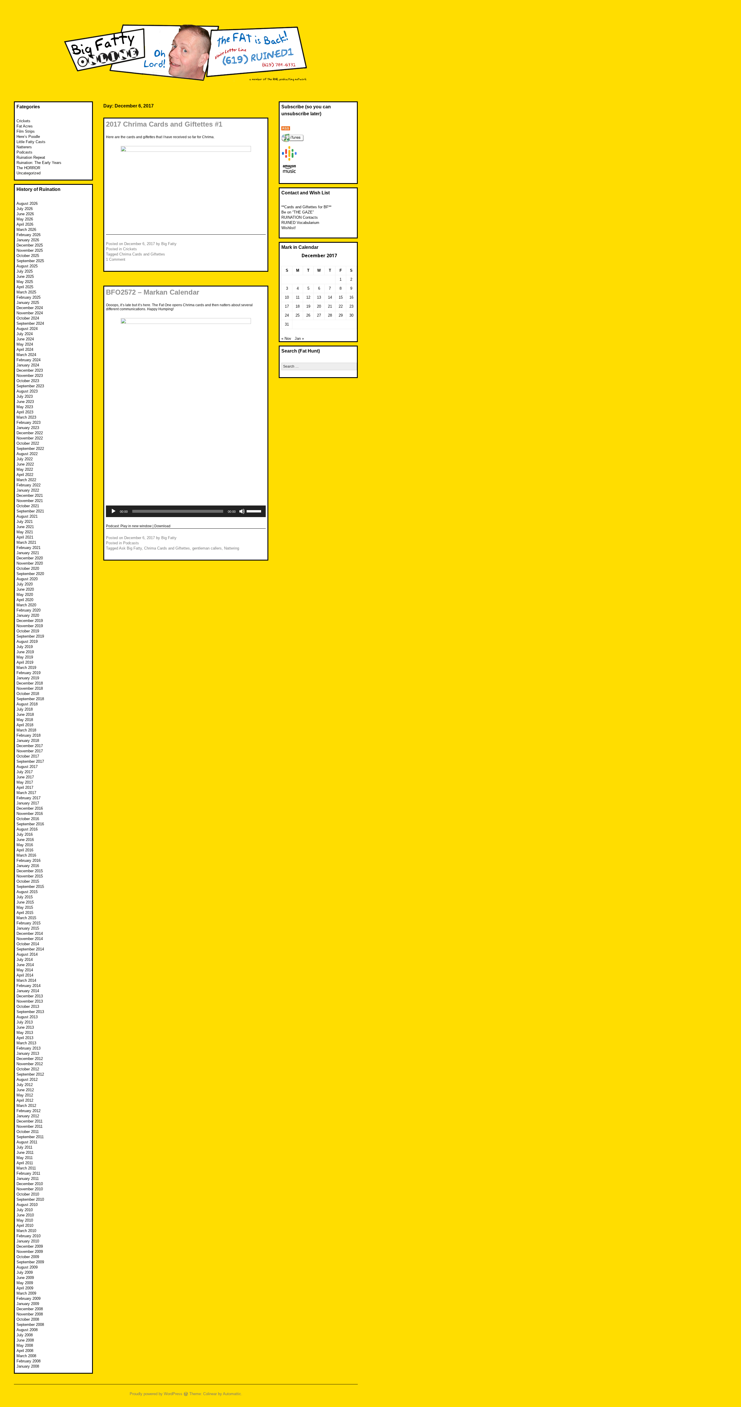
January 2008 (27, 1366)
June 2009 (25, 1277)
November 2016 (29, 813)
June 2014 (25, 965)
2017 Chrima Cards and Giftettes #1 (164, 124)
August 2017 (27, 766)
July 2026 (24, 209)
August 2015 (27, 892)
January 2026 (27, 240)
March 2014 (26, 980)
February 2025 (28, 297)
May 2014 (24, 970)
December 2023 (29, 370)
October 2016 (27, 819)
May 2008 (24, 1345)
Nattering (231, 548)
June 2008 (25, 1340)
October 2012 (27, 1069)
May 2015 (24, 907)
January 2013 (27, 1053)
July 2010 (24, 1210)
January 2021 (27, 553)
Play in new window (136, 526)
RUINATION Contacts (299, 217)
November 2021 (29, 501)
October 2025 (27, 255)
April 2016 (24, 850)
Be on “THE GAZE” (297, 212)
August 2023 (27, 391)
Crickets (130, 249)
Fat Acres (24, 126)
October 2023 (27, 381)
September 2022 (30, 448)
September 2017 (30, 761)
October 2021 (27, 506)
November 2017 (29, 751)
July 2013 (24, 1022)
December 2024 (29, 308)
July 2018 (24, 709)
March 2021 (26, 542)
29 (341, 315)
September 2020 (30, 574)
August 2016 (27, 829)
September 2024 (30, 323)
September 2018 (30, 699)
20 (319, 306)
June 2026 (25, 214)
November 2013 (29, 1001)
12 (308, 297)
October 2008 (27, 1319)
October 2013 (27, 1006)
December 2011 (29, 1121)
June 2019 (25, 652)
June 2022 (25, 464)
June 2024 (25, 339)
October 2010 (27, 1194)
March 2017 (26, 793)
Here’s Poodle (28, 136)
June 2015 (25, 902)
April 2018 (24, 725)
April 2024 (24, 349)
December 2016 (29, 808)
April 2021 (24, 537)
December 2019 (29, 620)
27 (319, 315)
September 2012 (30, 1074)
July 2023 (24, 396)
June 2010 (25, 1215)
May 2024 (24, 344)
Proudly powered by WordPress (156, 1394)
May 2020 (24, 594)
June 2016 (25, 839)
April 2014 (24, 975)
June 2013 (25, 1027)
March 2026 (26, 229)
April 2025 (24, 287)
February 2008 (28, 1361)
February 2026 (28, 235)
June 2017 (25, 777)
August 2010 (27, 1204)
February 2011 (28, 1173)
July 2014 (24, 959)
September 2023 (30, 386)
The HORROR (28, 168)
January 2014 (27, 991)
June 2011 (25, 1152)
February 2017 (28, 798)
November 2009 (29, 1251)
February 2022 (28, 485)
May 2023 (24, 407)
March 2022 (26, 480)
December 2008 (29, 1309)
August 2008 (27, 1330)
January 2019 (27, 678)
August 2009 (27, 1267)
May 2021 (24, 532)
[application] (186, 511)
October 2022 (27, 443)
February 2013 (28, 1048)
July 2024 (24, 334)
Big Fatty (169, 244)
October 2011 (27, 1131)
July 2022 (24, 459)
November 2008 (29, 1314)
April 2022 (24, 474)
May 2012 (24, 1095)
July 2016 (24, 834)
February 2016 (28, 860)
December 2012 (29, 1058)
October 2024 (27, 318)
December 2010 (29, 1184)
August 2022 (27, 454)
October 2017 (27, 756)
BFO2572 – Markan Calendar (152, 292)
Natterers (24, 147)
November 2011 (29, 1126)
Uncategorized (28, 173)
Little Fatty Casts (30, 142)
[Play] (113, 511)
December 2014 (29, 933)
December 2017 (29, 746)
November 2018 (29, 688)
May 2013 (24, 1032)
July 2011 (24, 1147)
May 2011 (24, 1158)
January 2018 (27, 740)
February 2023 (28, 422)
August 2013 (27, 1017)
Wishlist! (288, 228)
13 (319, 297)
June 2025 (25, 276)
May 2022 (24, 469)
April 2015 (24, 912)
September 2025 (30, 261)
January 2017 (27, 803)
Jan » (299, 338)
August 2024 (27, 328)
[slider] (255, 511)
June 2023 (25, 401)
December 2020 (29, 558)
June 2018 (25, 714)
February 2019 (28, 673)
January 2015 (27, 928)
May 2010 (24, 1220)
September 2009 (30, 1262)
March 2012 (26, 1105)
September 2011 (30, 1137)
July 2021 (24, 521)
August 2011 (26, 1142)
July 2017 (24, 772)
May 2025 (24, 282)
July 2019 (24, 647)
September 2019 (30, 636)
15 (341, 297)
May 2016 (24, 845)
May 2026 (24, 219)
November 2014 (29, 939)
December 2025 (29, 245)
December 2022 (29, 433)
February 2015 (28, 923)
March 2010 (26, 1231)
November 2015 (29, 876)
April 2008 (24, 1350)
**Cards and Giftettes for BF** (306, 207)
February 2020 (28, 610)
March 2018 (26, 730)
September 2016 (30, 824)
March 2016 (26, 855)
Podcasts (131, 543)
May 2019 (24, 657)
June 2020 (25, 589)
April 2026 (24, 224)
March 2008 (26, 1356)
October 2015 (27, 881)
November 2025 (29, 250)
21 (330, 306)
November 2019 (29, 626)
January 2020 (27, 615)
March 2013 (26, 1043)
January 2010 (27, 1241)
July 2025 (24, 271)
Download (162, 526)
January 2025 (27, 302)
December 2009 (29, 1246)
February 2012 (28, 1111)
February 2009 (28, 1298)
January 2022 (27, 490)
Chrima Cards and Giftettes (142, 254)
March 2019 (26, 667)
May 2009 (24, 1283)
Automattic (232, 1394)
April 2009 (24, 1288)
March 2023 (26, 417)
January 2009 (27, 1304)
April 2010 (24, 1225)
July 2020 (24, 584)
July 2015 (24, 897)
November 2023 (29, 375)
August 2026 (27, 203)
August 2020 (27, 579)
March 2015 (26, 918)
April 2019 (24, 662)
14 (330, 297)
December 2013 (29, 996)
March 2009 (26, 1293)
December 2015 (29, 871)
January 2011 (27, 1178)
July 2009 (24, 1272)
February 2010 (28, 1236)
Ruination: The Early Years (38, 162)
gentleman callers (207, 548)
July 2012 (24, 1085)
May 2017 (24, 782)
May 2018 (24, 720)
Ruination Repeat (30, 157)
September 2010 (30, 1199)
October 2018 (27, 693)
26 (308, 315)
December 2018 (29, 683)
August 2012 (27, 1079)
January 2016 (27, 866)
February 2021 (28, 547)
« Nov (286, 338)
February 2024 (28, 360)
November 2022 (29, 438)
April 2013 (24, 1038)
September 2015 (30, 886)
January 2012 (27, 1116)
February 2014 (28, 985)
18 (298, 306)
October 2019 (27, 631)
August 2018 (27, 704)
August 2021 (27, 516)
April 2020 (24, 600)
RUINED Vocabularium (300, 222)
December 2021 (29, 495)
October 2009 (27, 1257)
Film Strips (25, 131)
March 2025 (26, 292)
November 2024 (29, 313)
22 (341, 306)
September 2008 (30, 1324)
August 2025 (27, 266)
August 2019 (27, 641)
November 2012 (29, 1064)
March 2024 (26, 355)
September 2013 (30, 1012)
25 (298, 315)
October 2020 (27, 568)
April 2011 (24, 1163)
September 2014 (30, 949)
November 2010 (29, 1189)
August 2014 (27, 954)
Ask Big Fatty (130, 548)
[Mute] (242, 511)
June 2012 (25, 1090)
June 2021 (25, 527)
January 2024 (27, 365)
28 (330, 315)
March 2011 (26, 1168)
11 (298, 297)
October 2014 (27, 944)
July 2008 (24, 1335)
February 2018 (28, 735)
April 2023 (24, 412)
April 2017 (24, 787)
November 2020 (29, 563)
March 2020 (26, 605)
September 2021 (30, 511)
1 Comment (115, 259)
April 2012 (24, 1100)
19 (308, 306)
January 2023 (27, 428)
